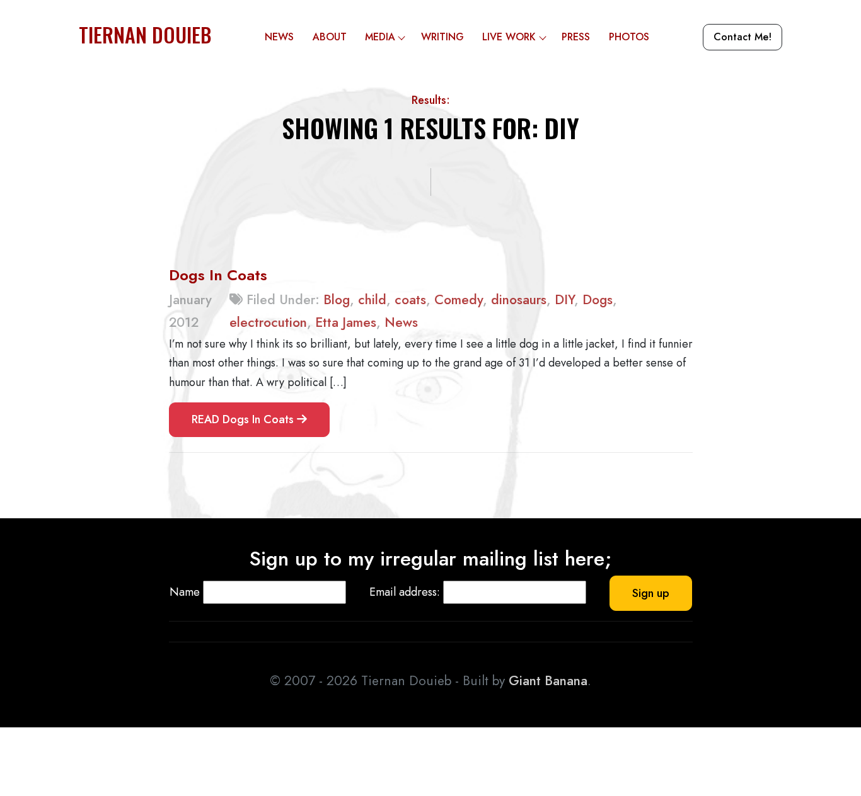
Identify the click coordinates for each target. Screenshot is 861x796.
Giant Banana (548, 680)
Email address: (404, 592)
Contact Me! (742, 37)
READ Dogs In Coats (244, 419)
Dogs (597, 299)
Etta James (345, 322)
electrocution (268, 322)
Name (185, 592)
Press (576, 37)
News (279, 37)
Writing (442, 37)
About (330, 37)
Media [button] (380, 37)
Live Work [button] (509, 37)
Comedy (458, 299)
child (372, 299)
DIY (564, 299)
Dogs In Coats (218, 275)
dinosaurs (518, 299)
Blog (336, 299)
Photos (629, 37)
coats (410, 299)
